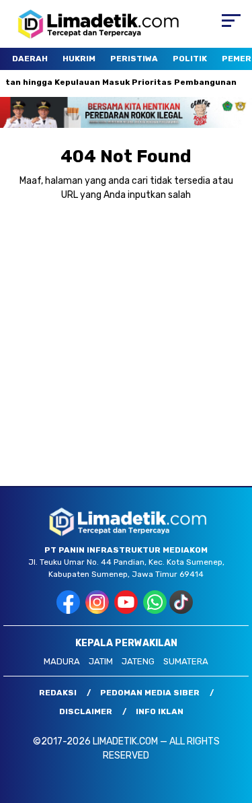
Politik (190, 58)
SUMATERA (185, 661)
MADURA (62, 661)
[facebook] (69, 611)
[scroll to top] (233, 725)
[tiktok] (182, 611)
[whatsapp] (155, 611)
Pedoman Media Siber (150, 692)
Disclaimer (85, 711)
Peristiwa (134, 58)
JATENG (138, 661)
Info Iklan (159, 711)
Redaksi (58, 692)
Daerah (30, 58)
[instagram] (98, 611)
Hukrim (78, 58)
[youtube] (127, 611)
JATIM (101, 661)
